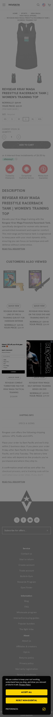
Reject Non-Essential (26, 700)
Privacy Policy (25, 684)
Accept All (26, 692)
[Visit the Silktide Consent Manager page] (44, 709)
